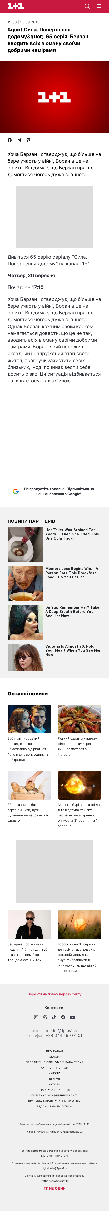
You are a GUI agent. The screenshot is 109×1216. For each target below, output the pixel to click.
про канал (54, 1051)
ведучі (54, 1078)
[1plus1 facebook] (63, 1017)
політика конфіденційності (54, 1095)
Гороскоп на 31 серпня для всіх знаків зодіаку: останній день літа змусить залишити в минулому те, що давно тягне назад (77, 957)
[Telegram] (19, 140)
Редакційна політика (54, 1106)
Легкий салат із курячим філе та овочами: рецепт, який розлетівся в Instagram (78, 746)
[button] (99, 6)
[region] (54, 217)
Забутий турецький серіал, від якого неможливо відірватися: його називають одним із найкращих (28, 749)
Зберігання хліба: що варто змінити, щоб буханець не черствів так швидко (28, 812)
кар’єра (55, 1073)
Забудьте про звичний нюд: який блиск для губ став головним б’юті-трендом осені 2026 (27, 952)
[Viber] (28, 140)
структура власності (54, 1089)
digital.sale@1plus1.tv (54, 1168)
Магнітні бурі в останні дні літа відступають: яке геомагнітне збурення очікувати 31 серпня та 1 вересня (79, 815)
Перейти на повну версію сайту (54, 994)
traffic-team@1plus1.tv (55, 1180)
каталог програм (55, 1067)
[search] (87, 6)
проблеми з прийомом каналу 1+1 (54, 1062)
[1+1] (16, 6)
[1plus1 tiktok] (54, 1017)
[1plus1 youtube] (72, 1017)
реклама (55, 1056)
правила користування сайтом (54, 1100)
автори (54, 1084)
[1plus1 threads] (45, 1017)
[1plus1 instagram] (36, 1017)
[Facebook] (10, 140)
